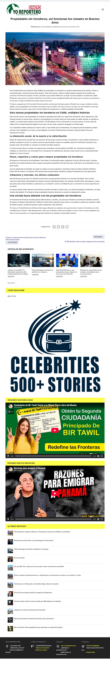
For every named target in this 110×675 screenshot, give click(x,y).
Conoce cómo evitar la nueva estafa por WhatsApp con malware (37, 601)
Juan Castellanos (46, 27)
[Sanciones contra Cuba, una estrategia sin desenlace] (10, 541)
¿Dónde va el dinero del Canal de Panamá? (30, 610)
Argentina (56, 27)
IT (11, 296)
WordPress (36, 666)
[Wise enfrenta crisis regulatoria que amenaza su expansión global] (10, 628)
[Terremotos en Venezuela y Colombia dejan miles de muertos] (10, 585)
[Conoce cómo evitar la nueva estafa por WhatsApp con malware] (10, 602)
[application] (55, 430)
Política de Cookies (41, 650)
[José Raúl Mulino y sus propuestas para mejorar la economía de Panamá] (67, 260)
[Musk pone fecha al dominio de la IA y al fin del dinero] (10, 620)
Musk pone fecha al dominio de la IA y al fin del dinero (34, 618)
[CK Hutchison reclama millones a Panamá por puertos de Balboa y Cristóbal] (10, 533)
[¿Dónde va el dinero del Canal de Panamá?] (10, 611)
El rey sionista (19, 558)
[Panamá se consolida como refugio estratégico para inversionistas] (91, 260)
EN (9, 296)
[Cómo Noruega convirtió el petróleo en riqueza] (43, 260)
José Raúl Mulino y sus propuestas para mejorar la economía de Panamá (66, 272)
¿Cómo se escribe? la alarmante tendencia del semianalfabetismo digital (18, 272)
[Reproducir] (8, 456)
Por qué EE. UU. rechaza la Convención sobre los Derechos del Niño (39, 566)
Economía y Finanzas (68, 27)
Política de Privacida (42, 648)
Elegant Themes (18, 666)
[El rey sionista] (10, 559)
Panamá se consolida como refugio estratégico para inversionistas (91, 272)
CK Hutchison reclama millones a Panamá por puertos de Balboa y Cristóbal (42, 532)
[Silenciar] (98, 456)
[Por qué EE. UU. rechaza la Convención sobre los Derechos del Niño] (10, 568)
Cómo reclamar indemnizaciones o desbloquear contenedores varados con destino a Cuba (47, 575)
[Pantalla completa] (102, 456)
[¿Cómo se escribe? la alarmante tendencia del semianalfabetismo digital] (19, 260)
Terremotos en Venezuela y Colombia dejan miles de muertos (36, 584)
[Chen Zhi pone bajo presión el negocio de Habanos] (10, 594)
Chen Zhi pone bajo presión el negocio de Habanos (33, 592)
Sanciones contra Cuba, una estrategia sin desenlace (33, 540)
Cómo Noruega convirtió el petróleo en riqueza (31, 549)
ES (15, 296)
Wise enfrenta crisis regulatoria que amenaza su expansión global (38, 627)
